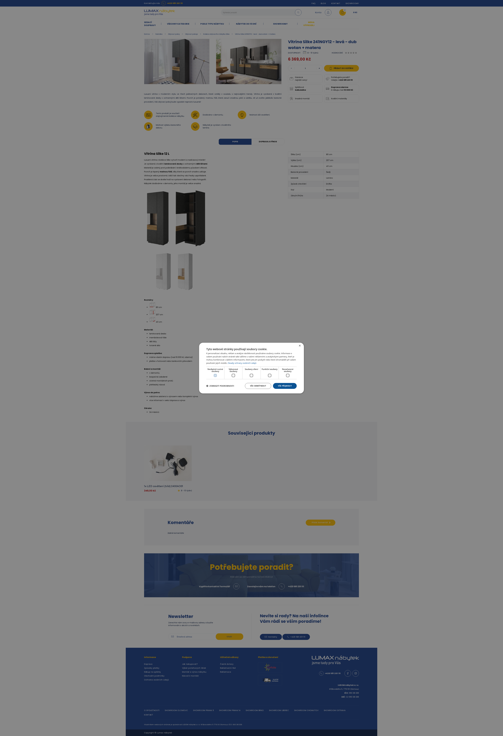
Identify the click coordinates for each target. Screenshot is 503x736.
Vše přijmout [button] (285, 386)
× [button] (300, 346)
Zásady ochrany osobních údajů (242, 363)
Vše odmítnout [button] (258, 386)
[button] (220, 385)
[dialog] (251, 368)
